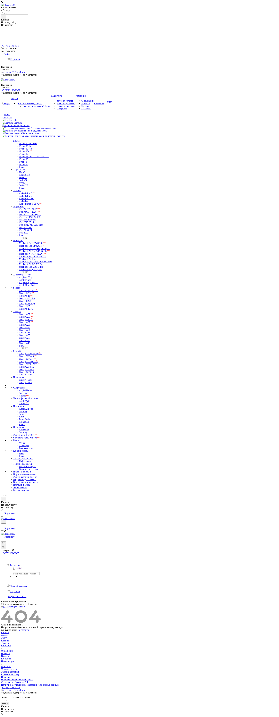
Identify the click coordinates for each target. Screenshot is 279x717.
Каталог (5, 632)
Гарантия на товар (10, 674)
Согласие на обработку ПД (14, 682)
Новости (5, 653)
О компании (7, 651)
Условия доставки (10, 672)
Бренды (5, 640)
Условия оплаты (9, 669)
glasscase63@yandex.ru (14, 72)
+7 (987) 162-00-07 (11, 45)
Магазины (6, 666)
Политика (6, 677)
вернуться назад (9, 630)
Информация (7, 661)
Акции (4, 635)
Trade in (5, 643)
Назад (19, 568)
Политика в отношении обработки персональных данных (30, 685)
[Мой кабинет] (2, 525)
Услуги (4, 638)
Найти (5, 703)
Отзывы (5, 656)
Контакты (6, 658)
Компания (6, 645)
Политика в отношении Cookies (17, 679)
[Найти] (3, 16)
